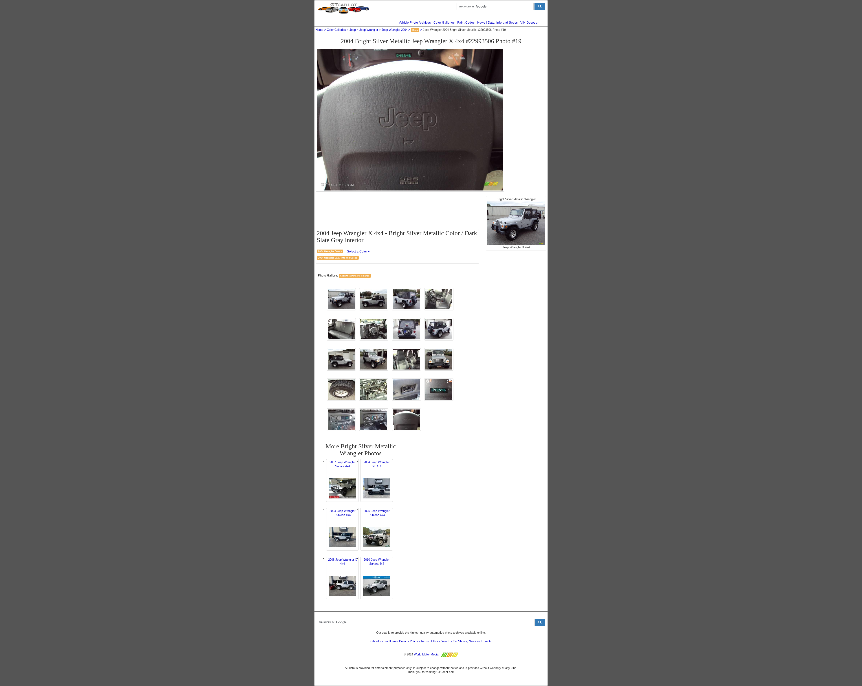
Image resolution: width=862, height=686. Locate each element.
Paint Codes (466, 22)
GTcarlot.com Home (383, 641)
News (481, 22)
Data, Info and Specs (503, 22)
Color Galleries (444, 22)
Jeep (353, 29)
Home (319, 29)
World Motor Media (426, 654)
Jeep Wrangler (368, 29)
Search (445, 641)
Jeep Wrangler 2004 (394, 29)
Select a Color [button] (357, 251)
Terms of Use (429, 641)
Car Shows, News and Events (472, 641)
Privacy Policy (408, 641)
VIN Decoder (529, 22)
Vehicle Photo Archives (415, 22)
